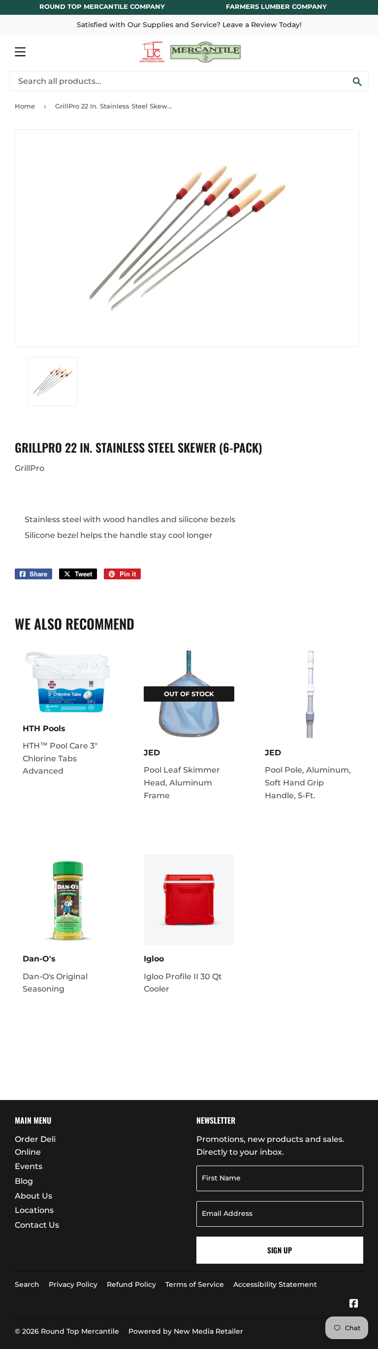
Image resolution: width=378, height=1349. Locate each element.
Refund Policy (131, 1284)
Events (28, 1166)
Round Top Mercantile (80, 1331)
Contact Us (37, 1225)
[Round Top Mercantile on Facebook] (353, 1304)
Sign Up (279, 1249)
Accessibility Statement (275, 1284)
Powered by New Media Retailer (185, 1331)
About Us (33, 1196)
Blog (24, 1181)
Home (25, 106)
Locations (34, 1210)
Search (27, 1284)
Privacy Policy (73, 1284)
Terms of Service (194, 1284)
